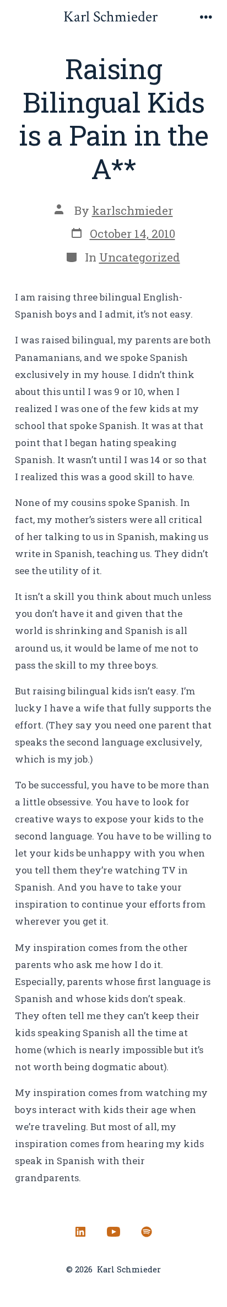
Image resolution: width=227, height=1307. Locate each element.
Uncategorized (139, 257)
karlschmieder (132, 210)
